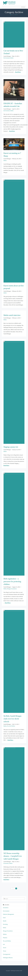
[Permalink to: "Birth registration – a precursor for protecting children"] (14, 524)
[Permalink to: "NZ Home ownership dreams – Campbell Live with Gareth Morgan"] (14, 798)
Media (11, 58)
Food (4, 917)
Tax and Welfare (11, 726)
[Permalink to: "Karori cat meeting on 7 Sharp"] (14, 144)
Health (4, 921)
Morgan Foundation (12, 588)
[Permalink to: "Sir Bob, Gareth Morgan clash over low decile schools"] (14, 661)
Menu (24, 7)
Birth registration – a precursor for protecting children (12, 581)
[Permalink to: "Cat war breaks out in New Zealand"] (14, 34)
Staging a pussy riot (11, 447)
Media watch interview (12, 315)
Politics (5, 934)
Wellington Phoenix (8, 957)
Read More (18, 72)
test (4, 944)
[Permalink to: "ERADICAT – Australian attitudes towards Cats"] (14, 89)
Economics (6, 863)
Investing (5, 924)
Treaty (4, 951)
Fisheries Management (8, 914)
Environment (7, 58)
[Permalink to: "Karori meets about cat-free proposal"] (14, 231)
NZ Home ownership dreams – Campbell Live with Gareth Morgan (13, 856)
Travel (4, 947)
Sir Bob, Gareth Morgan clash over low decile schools (12, 719)
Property (5, 937)
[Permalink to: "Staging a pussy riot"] (14, 392)
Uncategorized (6, 954)
